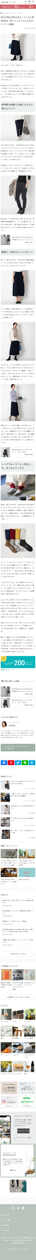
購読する (13, 1170)
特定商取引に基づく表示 (19, 1240)
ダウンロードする (23, 1131)
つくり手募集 (5, 1230)
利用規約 (3, 1237)
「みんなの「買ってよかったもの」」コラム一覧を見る (16, 748)
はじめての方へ (5, 1215)
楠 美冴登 (12, 725)
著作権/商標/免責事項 (18, 1243)
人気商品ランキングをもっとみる (18, 997)
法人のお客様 (5, 1225)
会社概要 (29, 1240)
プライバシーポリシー (12, 1237)
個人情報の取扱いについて (28, 1237)
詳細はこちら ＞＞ (7, 669)
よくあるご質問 (5, 1220)
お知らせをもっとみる (18, 954)
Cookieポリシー (7, 1240)
